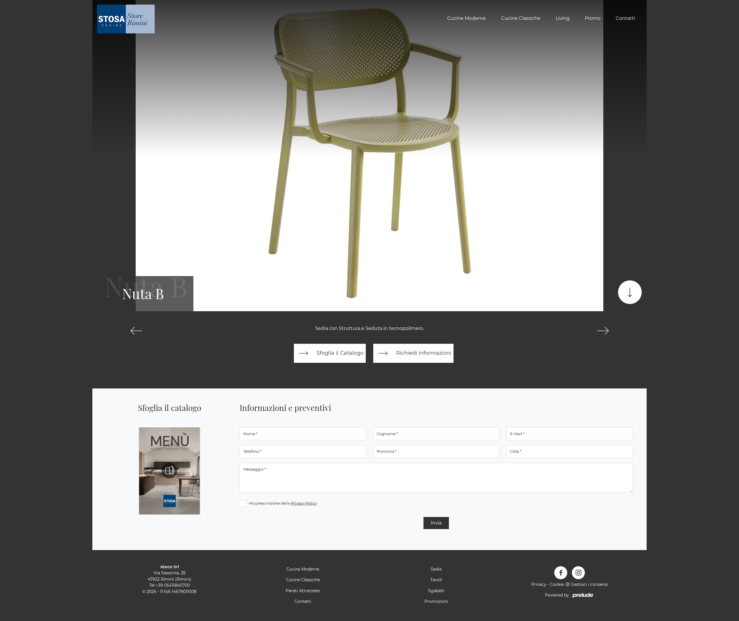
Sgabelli (436, 590)
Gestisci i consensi (589, 584)
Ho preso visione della (283, 503)
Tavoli (436, 579)
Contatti (625, 18)
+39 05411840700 (173, 585)
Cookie (557, 584)
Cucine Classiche (520, 18)
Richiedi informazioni (423, 353)
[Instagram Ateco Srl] (578, 572)
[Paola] (603, 331)
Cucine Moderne (466, 18)
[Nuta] (136, 331)
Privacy (538, 584)
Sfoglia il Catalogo (339, 353)
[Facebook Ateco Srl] (560, 572)
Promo (592, 18)
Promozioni (436, 601)
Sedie (436, 569)
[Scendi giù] (630, 292)
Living (563, 18)
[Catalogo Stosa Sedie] (169, 470)
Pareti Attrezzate (303, 590)
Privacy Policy (304, 503)
